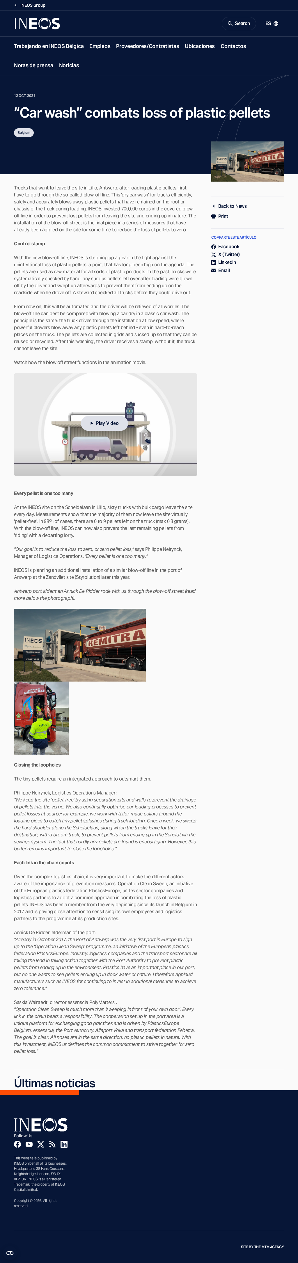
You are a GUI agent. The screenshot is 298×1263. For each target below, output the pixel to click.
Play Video (107, 423)
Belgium (23, 132)
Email (224, 270)
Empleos (99, 46)
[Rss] (52, 1144)
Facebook (229, 246)
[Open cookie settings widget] (10, 1253)
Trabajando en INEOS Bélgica (49, 46)
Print (223, 216)
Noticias (69, 65)
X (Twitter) (229, 254)
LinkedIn (227, 262)
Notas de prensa (33, 65)
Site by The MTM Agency (262, 1247)
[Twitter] (40, 1144)
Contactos (233, 46)
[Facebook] (17, 1144)
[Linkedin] (64, 1144)
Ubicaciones (200, 46)
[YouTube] (29, 1144)
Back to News (232, 206)
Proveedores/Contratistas (147, 46)
